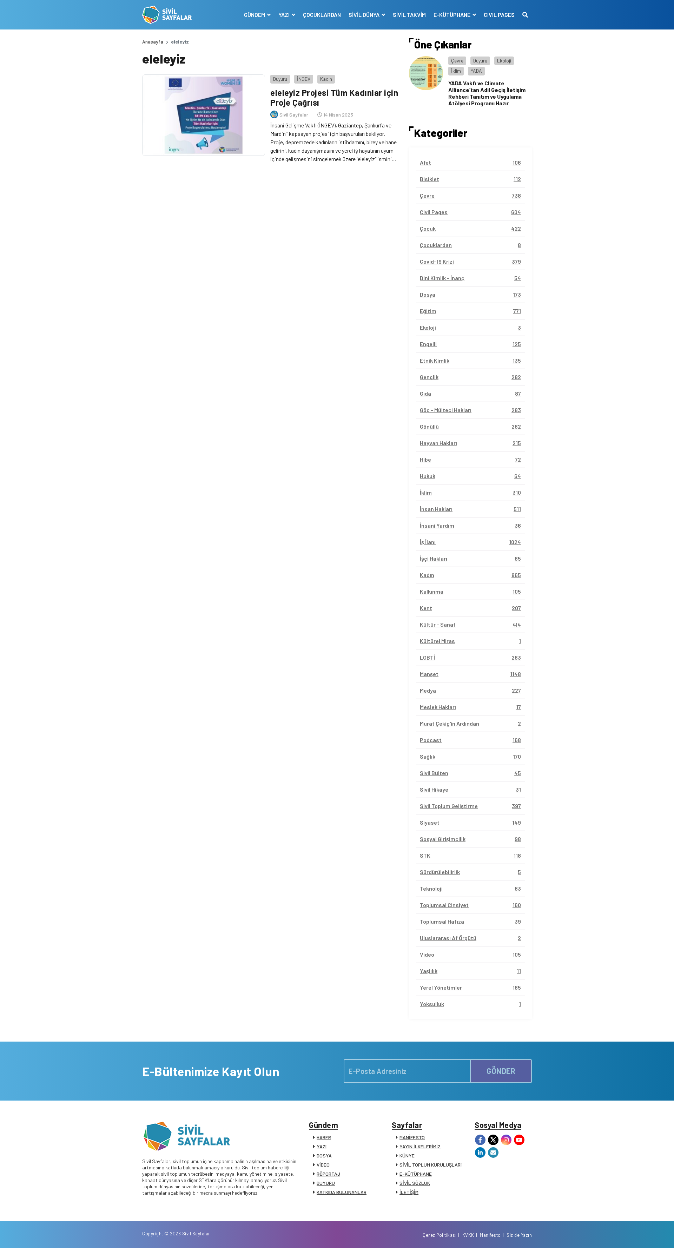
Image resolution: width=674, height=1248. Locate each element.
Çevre (457, 61)
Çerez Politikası (439, 1235)
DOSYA (324, 1155)
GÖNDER (501, 1070)
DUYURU (326, 1183)
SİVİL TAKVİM (409, 14)
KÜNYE (407, 1155)
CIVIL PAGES (499, 14)
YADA (476, 71)
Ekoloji (504, 61)
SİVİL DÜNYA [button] (365, 14)
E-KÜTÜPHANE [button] (452, 14)
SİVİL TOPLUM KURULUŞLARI (430, 1165)
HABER (324, 1137)
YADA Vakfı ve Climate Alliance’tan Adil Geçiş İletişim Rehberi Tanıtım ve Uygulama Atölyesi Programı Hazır (487, 93)
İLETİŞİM (408, 1192)
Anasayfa (152, 42)
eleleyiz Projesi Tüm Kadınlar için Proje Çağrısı (334, 97)
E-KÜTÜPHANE (415, 1174)
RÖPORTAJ (328, 1174)
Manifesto (490, 1235)
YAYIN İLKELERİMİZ (420, 1146)
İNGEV (303, 79)
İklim (456, 71)
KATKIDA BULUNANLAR (341, 1192)
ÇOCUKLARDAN (322, 14)
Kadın (326, 79)
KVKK (468, 1235)
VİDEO (323, 1165)
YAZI (321, 1146)
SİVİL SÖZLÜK (414, 1183)
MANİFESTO (412, 1137)
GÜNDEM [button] (255, 14)
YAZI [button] (284, 14)
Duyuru (280, 79)
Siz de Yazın (519, 1235)
